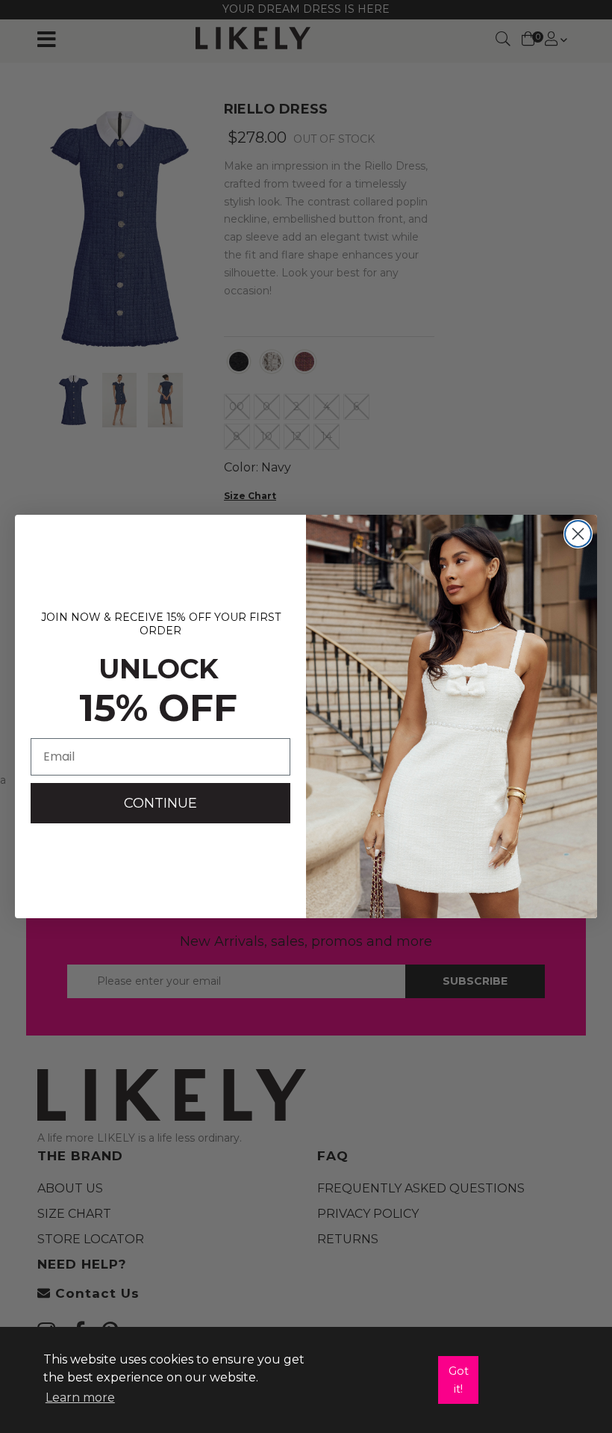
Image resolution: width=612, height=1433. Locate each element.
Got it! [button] (459, 1380)
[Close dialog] (578, 534)
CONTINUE (160, 803)
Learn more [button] (80, 1397)
